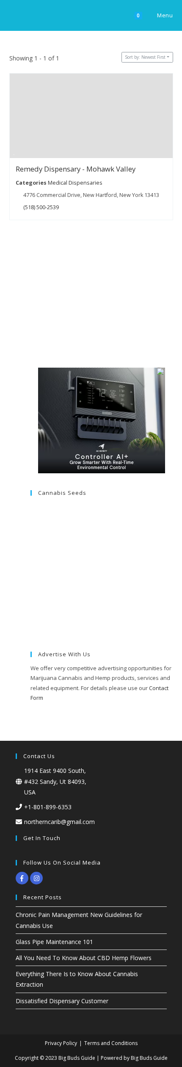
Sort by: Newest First (145, 57)
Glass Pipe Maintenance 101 (54, 942)
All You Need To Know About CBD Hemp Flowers (84, 958)
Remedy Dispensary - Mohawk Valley (75, 169)
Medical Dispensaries (74, 182)
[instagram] (37, 878)
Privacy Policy (61, 1043)
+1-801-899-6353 (48, 807)
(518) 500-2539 (41, 206)
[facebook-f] (23, 878)
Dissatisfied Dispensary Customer (62, 1001)
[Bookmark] (14, 152)
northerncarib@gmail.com (59, 822)
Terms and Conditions (111, 1043)
